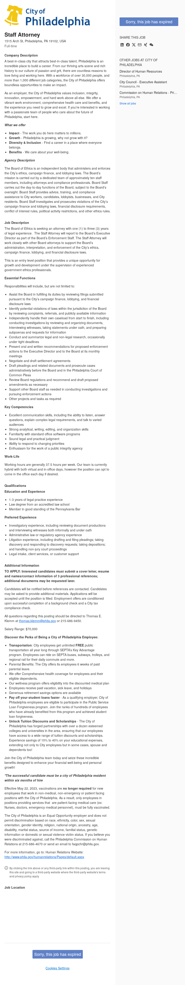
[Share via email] (139, 45)
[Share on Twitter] (134, 45)
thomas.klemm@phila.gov (37, 620)
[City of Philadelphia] (47, 16)
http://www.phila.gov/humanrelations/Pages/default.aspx (44, 857)
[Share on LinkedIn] (122, 45)
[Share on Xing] (145, 45)
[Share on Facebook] (128, 45)
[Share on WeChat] (151, 45)
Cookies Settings (57, 968)
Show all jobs (128, 103)
